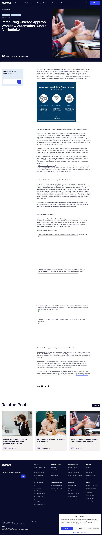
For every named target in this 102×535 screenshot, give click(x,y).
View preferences (93, 528)
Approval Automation (59, 71)
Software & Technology (56, 488)
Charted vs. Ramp (90, 495)
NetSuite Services (28, 3)
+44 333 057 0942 (10, 528)
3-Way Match (37, 501)
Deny (80, 528)
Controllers (53, 467)
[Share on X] (45, 386)
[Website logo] (6, 3)
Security (87, 478)
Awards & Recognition (91, 475)
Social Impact (89, 472)
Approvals (36, 499)
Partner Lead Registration (92, 488)
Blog (69, 488)
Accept (67, 528)
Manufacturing (54, 490)
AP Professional (55, 470)
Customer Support (72, 499)
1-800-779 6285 (9, 522)
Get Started (95, 3)
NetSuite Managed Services (75, 475)
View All (96, 405)
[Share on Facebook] (42, 386)
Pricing (39, 3)
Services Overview (72, 467)
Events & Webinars (72, 496)
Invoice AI (36, 485)
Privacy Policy (83, 532)
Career (87, 470)
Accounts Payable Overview (40, 467)
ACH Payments (37, 488)
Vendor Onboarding (38, 496)
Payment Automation (39, 472)
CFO (52, 478)
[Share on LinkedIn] (49, 386)
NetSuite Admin (54, 475)
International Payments (39, 493)
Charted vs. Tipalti (90, 501)
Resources (45, 3)
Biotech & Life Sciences (56, 485)
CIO (52, 472)
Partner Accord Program (91, 485)
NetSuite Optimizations (73, 472)
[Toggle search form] (87, 2)
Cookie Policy (76, 532)
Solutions (17, 3)
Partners (63, 3)
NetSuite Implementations (74, 470)
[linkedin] (32, 525)
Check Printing (37, 490)
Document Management (39, 504)
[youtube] (35, 525)
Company (54, 3)
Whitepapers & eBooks (73, 493)
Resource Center (72, 485)
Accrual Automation (38, 475)
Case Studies (71, 490)
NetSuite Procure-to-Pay (74, 478)
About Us (88, 467)
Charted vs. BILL (89, 498)
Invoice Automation (38, 470)
